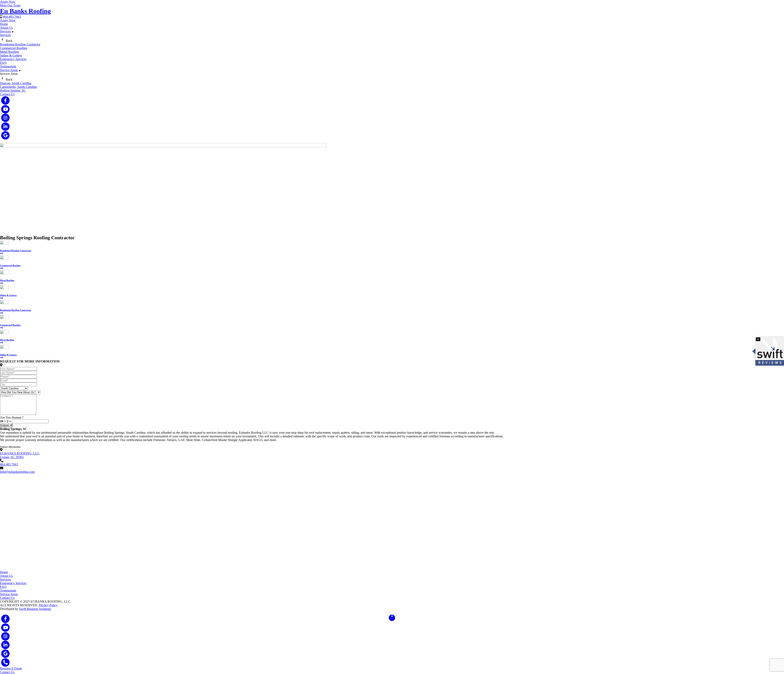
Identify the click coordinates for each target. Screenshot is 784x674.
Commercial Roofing (13, 48)
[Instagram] (5, 117)
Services (5, 31)
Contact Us (7, 94)
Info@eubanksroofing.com (17, 471)
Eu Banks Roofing (25, 11)
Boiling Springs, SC (13, 90)
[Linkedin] (5, 126)
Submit (5, 425)
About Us (6, 27)
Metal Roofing (9, 51)
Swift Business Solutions (35, 609)
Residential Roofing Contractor (20, 44)
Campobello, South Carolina (18, 87)
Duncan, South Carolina (15, 83)
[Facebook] (5, 100)
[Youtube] (5, 109)
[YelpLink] (5, 135)
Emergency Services (13, 59)
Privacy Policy (48, 605)
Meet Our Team (10, 5)
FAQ (3, 62)
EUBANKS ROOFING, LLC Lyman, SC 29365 (20, 455)
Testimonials (8, 66)
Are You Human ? (11, 417)
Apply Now (8, 1)
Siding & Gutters (11, 55)
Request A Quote (11, 668)
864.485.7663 (12, 16)
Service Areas (9, 70)
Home (4, 24)
